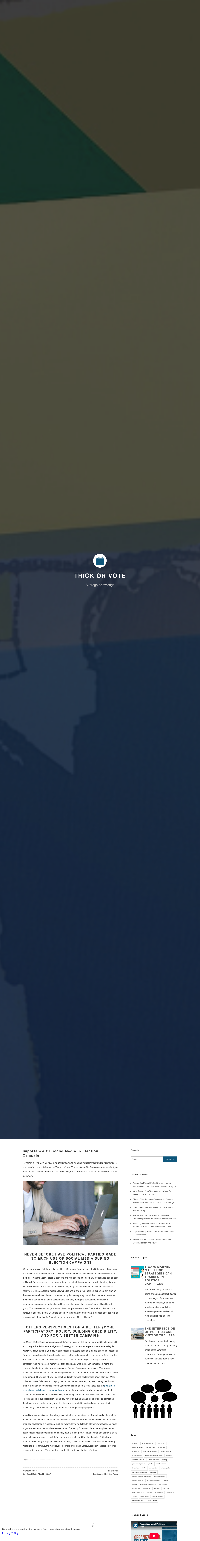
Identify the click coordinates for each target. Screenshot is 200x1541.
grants (150, 1464)
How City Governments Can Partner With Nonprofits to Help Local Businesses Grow (152, 1225)
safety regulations (138, 1492)
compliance (135, 1451)
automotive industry (148, 1443)
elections (169, 1456)
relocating (157, 1488)
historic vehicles (161, 1464)
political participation (153, 1480)
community (161, 1447)
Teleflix (134, 1497)
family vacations (154, 1460)
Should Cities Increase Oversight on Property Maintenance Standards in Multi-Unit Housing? (153, 1201)
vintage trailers (152, 1501)
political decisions (159, 1476)
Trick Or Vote (100, 575)
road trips (166, 1488)
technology (170, 1492)
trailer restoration (158, 1497)
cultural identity (137, 1456)
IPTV (143, 1468)
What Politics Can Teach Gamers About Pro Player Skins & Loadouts (152, 1193)
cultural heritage (166, 1451)
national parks (165, 1468)
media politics (153, 1468)
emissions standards (138, 1460)
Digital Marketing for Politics (153, 1456)
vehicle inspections (138, 1501)
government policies (138, 1464)
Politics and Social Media (46, 1459)
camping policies (137, 1447)
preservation (163, 1484)
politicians (166, 1480)
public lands (136, 1488)
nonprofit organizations (139, 1472)
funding (164, 1460)
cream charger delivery (150, 1451)
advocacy (135, 1443)
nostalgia (153, 1472)
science (149, 1492)
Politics (32, 1459)
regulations (146, 1488)
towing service (144, 1497)
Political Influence (137, 1480)
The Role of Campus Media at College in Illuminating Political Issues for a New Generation (154, 1217)
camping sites (150, 1447)
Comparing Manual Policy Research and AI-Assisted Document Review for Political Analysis (154, 1185)
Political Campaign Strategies (141, 1476)
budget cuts (161, 1443)
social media (159, 1492)
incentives (135, 1468)
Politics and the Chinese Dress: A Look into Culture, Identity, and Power (152, 1241)
